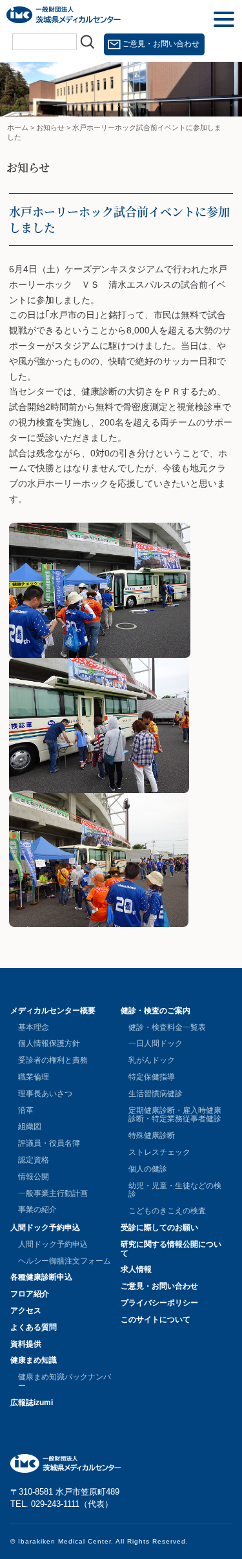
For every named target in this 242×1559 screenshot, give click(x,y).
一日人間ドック (155, 1043)
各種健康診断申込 (41, 1277)
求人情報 (136, 1269)
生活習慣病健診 (155, 1093)
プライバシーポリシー (159, 1302)
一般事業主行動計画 (53, 1193)
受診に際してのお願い (159, 1227)
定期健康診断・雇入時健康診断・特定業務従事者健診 (174, 1115)
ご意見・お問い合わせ (160, 43)
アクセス (25, 1310)
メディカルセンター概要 (53, 1010)
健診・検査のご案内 (155, 1010)
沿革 (26, 1110)
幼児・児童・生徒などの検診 (174, 1190)
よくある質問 (33, 1327)
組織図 (29, 1126)
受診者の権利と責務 (53, 1060)
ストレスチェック (159, 1152)
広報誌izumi (31, 1402)
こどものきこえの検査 (167, 1210)
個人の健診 (147, 1168)
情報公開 (33, 1176)
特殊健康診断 (151, 1135)
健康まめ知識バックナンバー (64, 1381)
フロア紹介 (29, 1293)
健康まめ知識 (33, 1360)
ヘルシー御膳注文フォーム (64, 1260)
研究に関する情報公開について (171, 1249)
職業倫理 (33, 1076)
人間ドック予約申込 (45, 1227)
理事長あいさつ (45, 1093)
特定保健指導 (151, 1076)
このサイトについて (155, 1319)
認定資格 (33, 1159)
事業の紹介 (37, 1209)
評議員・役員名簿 (49, 1143)
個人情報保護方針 (49, 1043)
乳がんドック (151, 1060)
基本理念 (33, 1027)
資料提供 (25, 1344)
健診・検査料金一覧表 (167, 1027)
